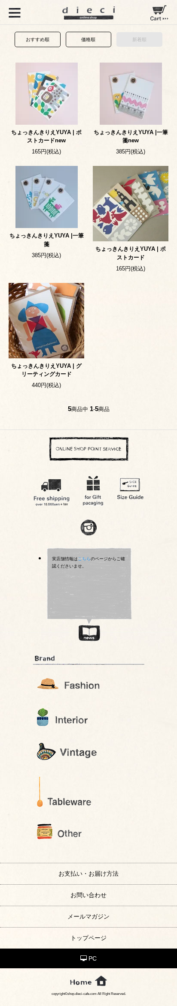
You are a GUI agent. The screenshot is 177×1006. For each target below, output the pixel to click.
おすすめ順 (37, 39)
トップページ (88, 937)
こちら (84, 558)
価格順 (88, 39)
